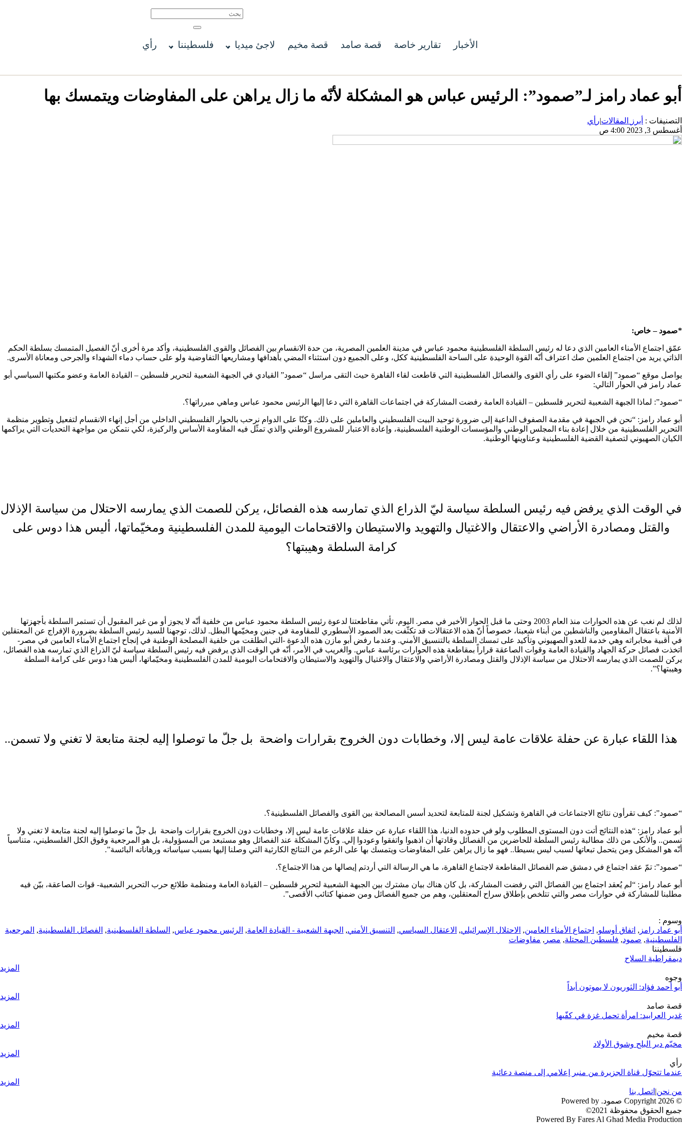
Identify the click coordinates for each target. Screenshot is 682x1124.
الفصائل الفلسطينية (70, 930)
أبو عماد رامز (661, 930)
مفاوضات (525, 939)
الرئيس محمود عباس (208, 930)
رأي (149, 44)
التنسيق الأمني (371, 930)
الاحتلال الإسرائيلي (491, 930)
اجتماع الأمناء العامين (559, 930)
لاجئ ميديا (255, 44)
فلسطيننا (196, 44)
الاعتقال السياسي (428, 930)
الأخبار (465, 44)
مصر (553, 939)
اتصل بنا (642, 1091)
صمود (632, 939)
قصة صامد (361, 44)
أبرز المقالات (622, 120)
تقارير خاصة (417, 44)
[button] (197, 27)
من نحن (669, 1091)
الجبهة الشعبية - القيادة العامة (295, 930)
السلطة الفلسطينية (138, 930)
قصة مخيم (308, 44)
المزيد (9, 968)
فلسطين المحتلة (592, 939)
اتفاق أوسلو (617, 930)
